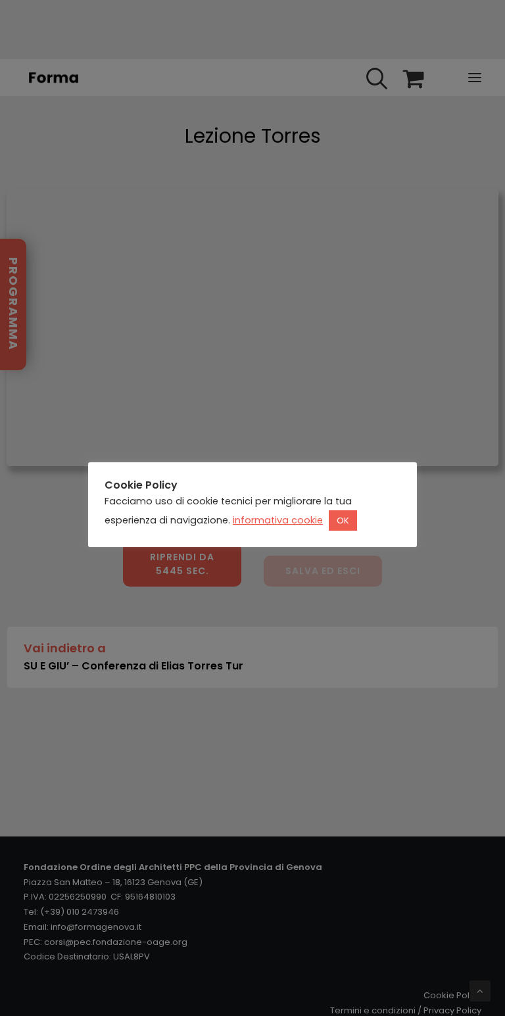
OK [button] (343, 520)
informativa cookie (278, 520)
